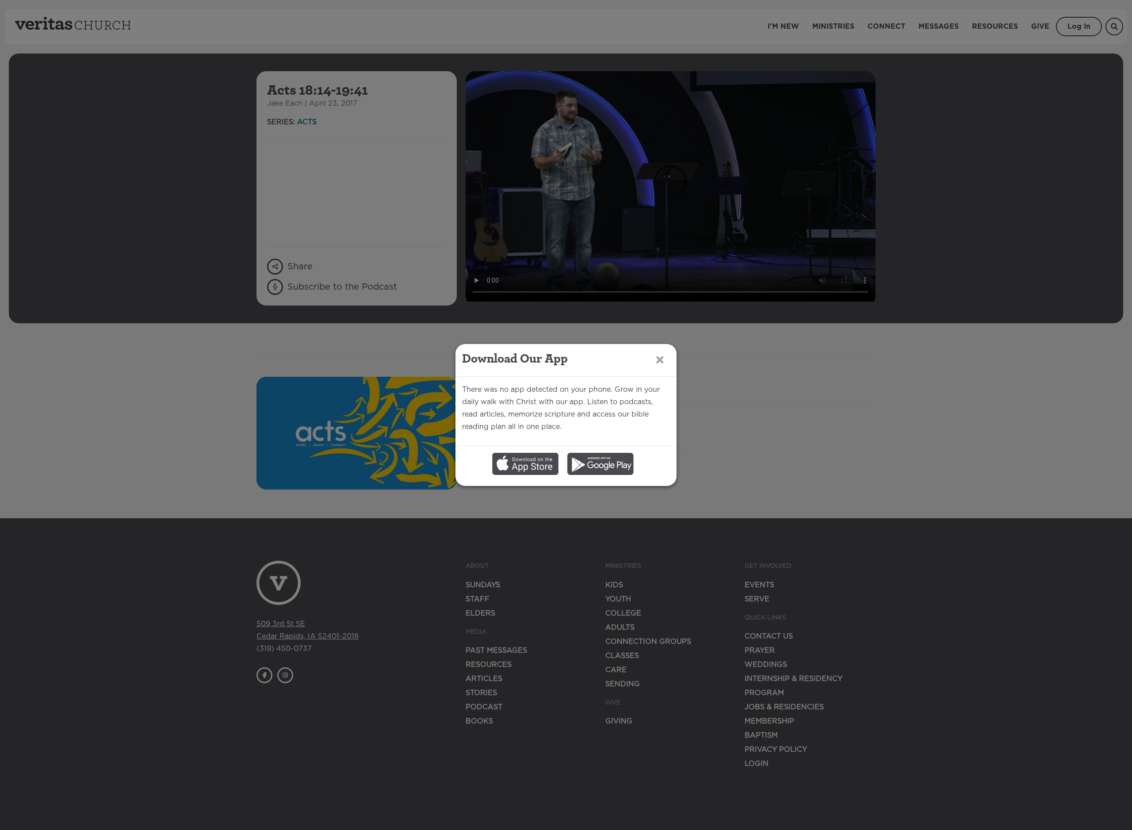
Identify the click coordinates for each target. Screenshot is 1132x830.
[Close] (660, 360)
